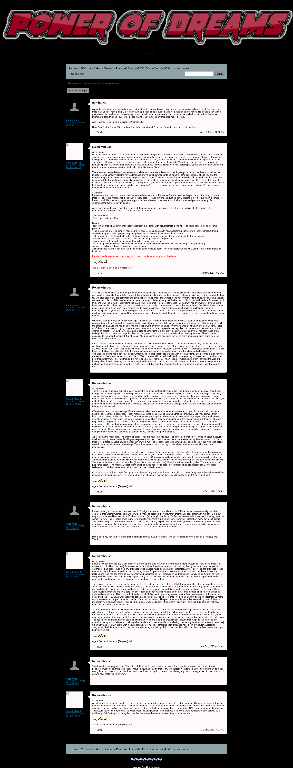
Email (99, 132)
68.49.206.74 (72, 125)
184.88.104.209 (73, 167)
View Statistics (146, 762)
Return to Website (80, 68)
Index (97, 68)
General (108, 68)
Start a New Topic (78, 90)
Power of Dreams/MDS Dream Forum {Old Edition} (95, 83)
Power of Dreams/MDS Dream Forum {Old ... (144, 68)
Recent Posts (76, 73)
